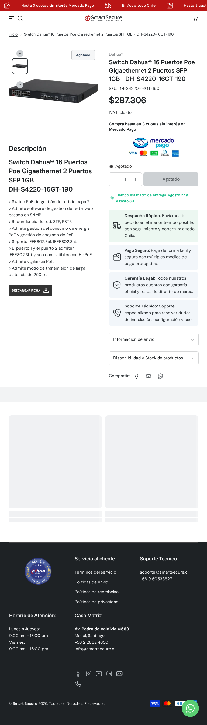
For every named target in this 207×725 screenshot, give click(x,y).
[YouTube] (99, 673)
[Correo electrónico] (119, 673)
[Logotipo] (103, 18)
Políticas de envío (91, 582)
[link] (137, 376)
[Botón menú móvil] (12, 18)
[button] (20, 18)
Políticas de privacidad (97, 601)
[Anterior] (19, 53)
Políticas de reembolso (97, 592)
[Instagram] (88, 673)
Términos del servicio (95, 572)
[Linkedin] (109, 673)
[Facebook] (78, 673)
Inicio (13, 34)
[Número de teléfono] (78, 684)
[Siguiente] (19, 84)
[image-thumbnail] (20, 66)
